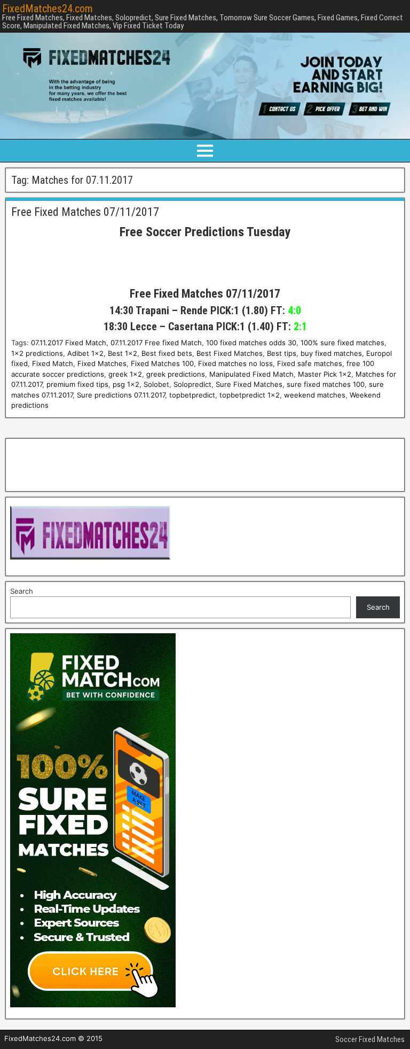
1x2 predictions (37, 353)
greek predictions (175, 374)
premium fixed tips (77, 384)
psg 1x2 (126, 384)
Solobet (156, 384)
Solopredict (192, 384)
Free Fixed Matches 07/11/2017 (85, 212)
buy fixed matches (331, 353)
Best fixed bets (166, 353)
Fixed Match (52, 363)
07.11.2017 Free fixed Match (156, 342)
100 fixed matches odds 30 (251, 342)
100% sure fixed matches (342, 342)
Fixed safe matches (309, 363)
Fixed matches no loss (235, 363)
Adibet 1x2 (85, 353)
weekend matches (314, 395)
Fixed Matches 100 (162, 363)
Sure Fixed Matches (249, 384)
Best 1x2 (122, 353)
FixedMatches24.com (47, 8)
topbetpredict (192, 395)
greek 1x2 (125, 374)
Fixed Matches (102, 363)
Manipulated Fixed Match (251, 374)
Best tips (281, 353)
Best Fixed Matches (229, 353)
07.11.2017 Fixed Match (68, 342)
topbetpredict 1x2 (249, 395)
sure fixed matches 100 (326, 384)
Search (21, 591)
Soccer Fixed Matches (370, 1039)
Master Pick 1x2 (324, 374)
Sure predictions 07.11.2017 (121, 395)
